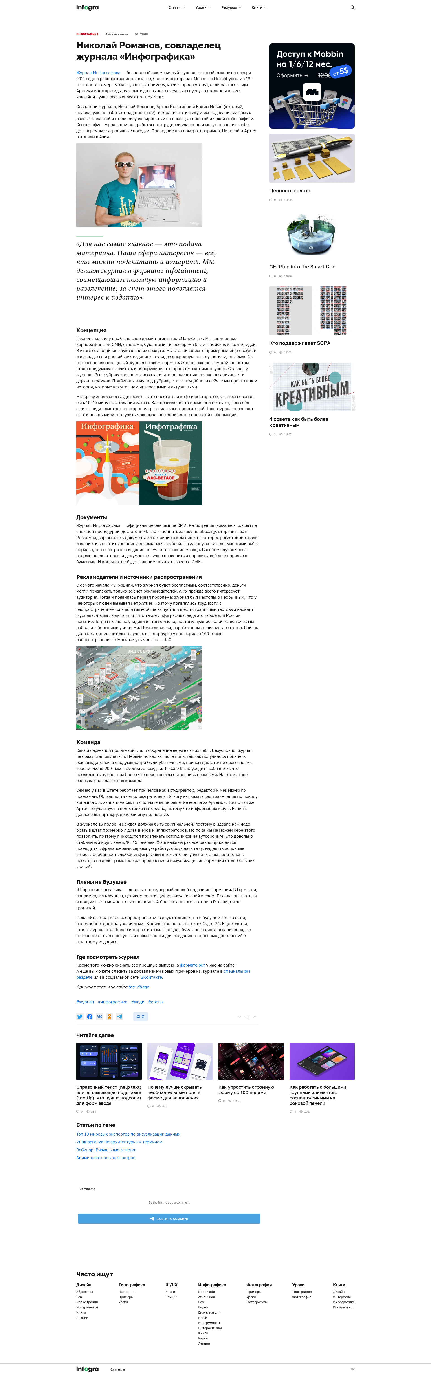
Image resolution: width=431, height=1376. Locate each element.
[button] (352, 7)
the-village (138, 986)
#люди (137, 1001)
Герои (202, 1317)
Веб (79, 1297)
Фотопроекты (256, 1302)
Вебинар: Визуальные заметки (106, 1149)
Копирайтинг (343, 1307)
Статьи (174, 7)
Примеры (126, 1297)
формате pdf (192, 965)
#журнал (85, 1001)
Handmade (206, 1292)
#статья (156, 1001)
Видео (203, 1307)
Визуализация (209, 1312)
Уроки (201, 7)
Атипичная (206, 1297)
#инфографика (112, 1001)
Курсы (203, 1338)
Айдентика (84, 1292)
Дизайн (339, 1292)
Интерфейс (342, 1297)
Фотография (301, 1297)
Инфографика (87, 34)
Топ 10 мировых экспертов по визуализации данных (128, 1134)
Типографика (302, 1292)
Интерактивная (210, 1328)
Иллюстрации (87, 1302)
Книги (257, 7)
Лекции (82, 1317)
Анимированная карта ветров (105, 1157)
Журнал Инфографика (98, 72)
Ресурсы (229, 7)
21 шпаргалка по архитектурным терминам (119, 1141)
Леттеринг (127, 1292)
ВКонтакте (151, 977)
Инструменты (87, 1307)
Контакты (117, 1369)
